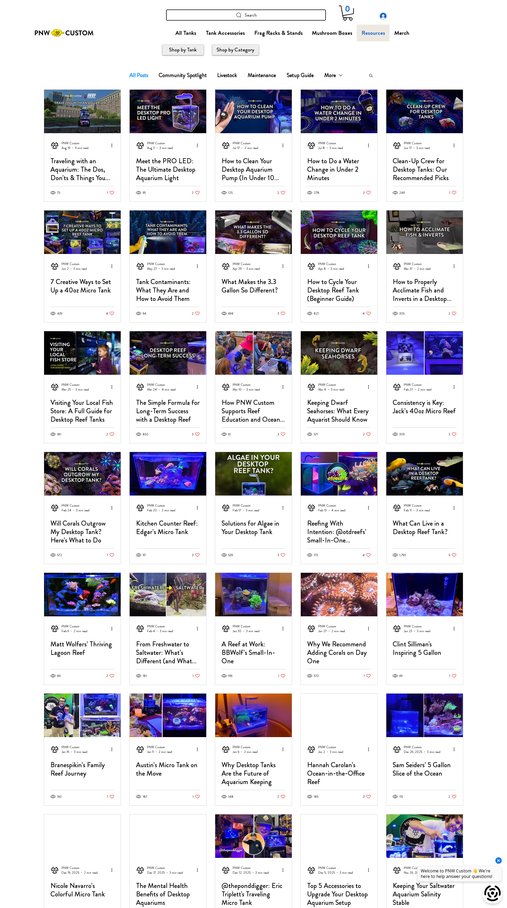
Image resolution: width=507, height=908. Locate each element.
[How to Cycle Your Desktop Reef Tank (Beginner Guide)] (339, 232)
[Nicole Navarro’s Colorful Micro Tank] (82, 836)
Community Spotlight (183, 75)
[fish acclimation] (424, 232)
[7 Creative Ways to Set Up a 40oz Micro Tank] (82, 232)
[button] (348, 13)
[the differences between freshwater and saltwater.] (168, 594)
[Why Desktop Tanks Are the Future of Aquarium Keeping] (253, 715)
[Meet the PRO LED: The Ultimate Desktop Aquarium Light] (168, 111)
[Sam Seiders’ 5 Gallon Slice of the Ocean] (424, 715)
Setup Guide (300, 75)
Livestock (227, 75)
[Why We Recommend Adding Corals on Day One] (339, 594)
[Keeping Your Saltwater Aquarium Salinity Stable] (424, 836)
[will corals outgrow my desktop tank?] (82, 474)
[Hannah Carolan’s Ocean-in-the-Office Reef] (339, 715)
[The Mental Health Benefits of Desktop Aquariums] (168, 836)
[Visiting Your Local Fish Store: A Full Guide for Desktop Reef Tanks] (82, 353)
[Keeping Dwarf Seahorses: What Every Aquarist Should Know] (339, 353)
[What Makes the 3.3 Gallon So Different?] (253, 232)
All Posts (138, 75)
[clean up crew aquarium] (424, 111)
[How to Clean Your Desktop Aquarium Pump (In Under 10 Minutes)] (253, 111)
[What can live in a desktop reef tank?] (424, 474)
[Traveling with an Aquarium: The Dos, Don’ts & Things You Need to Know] (82, 111)
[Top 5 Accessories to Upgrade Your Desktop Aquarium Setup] (339, 836)
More (330, 75)
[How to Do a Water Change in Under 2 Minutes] (339, 111)
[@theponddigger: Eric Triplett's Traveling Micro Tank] (253, 836)
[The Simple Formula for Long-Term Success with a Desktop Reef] (168, 353)
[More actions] (113, 145)
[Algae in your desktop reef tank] (253, 474)
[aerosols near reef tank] (168, 232)
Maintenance (262, 75)
